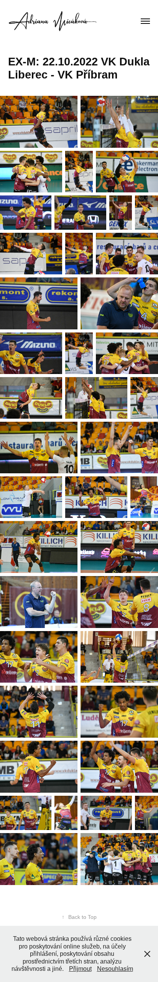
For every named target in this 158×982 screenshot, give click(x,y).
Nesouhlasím (115, 968)
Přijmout (80, 968)
